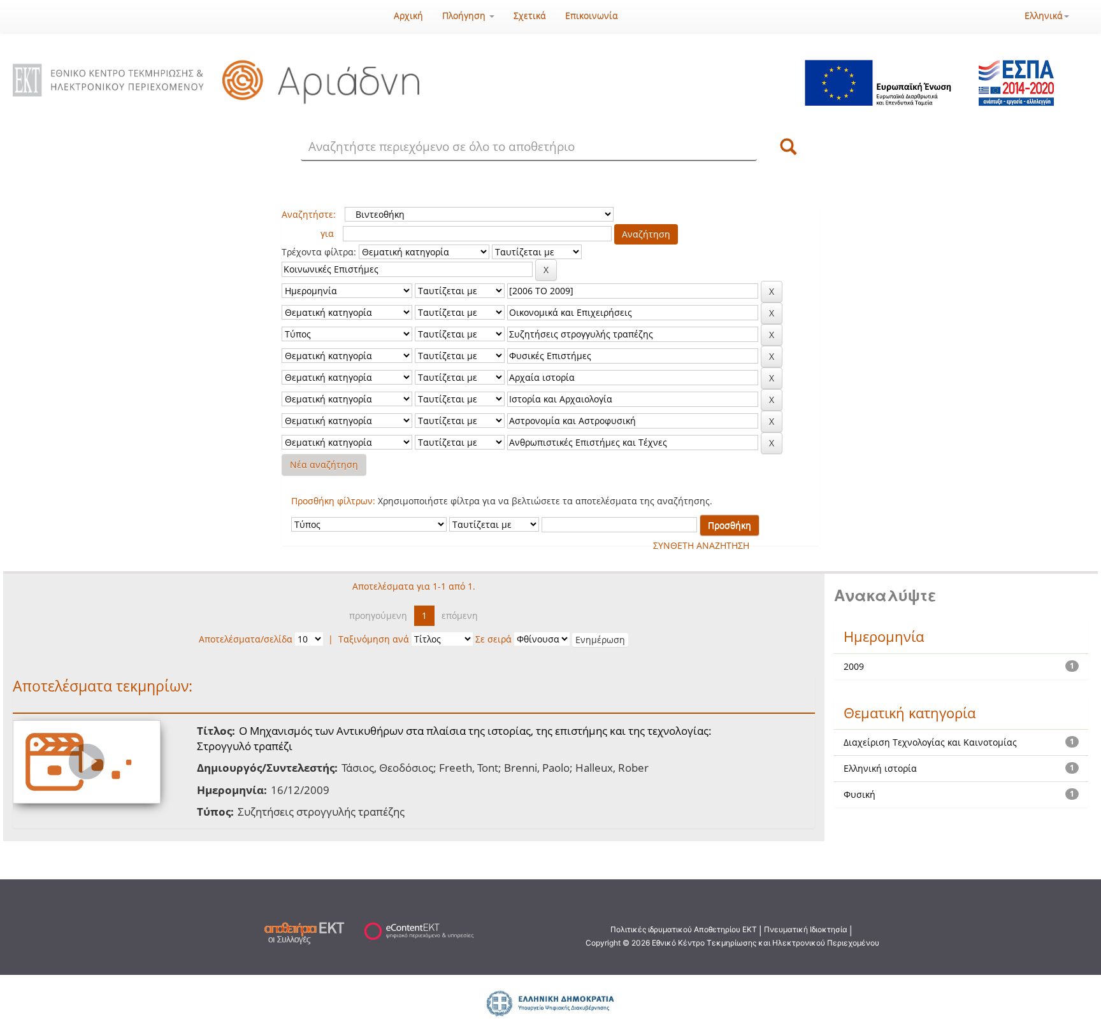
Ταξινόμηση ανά (373, 639)
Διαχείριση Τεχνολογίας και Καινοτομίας (930, 742)
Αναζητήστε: (309, 214)
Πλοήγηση (465, 16)
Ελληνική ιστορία (880, 768)
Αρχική (408, 16)
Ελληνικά (1044, 16)
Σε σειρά (493, 639)
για (327, 233)
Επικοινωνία (591, 16)
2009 (854, 666)
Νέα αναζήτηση (324, 464)
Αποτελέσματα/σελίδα (245, 639)
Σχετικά (530, 16)
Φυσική (859, 794)
